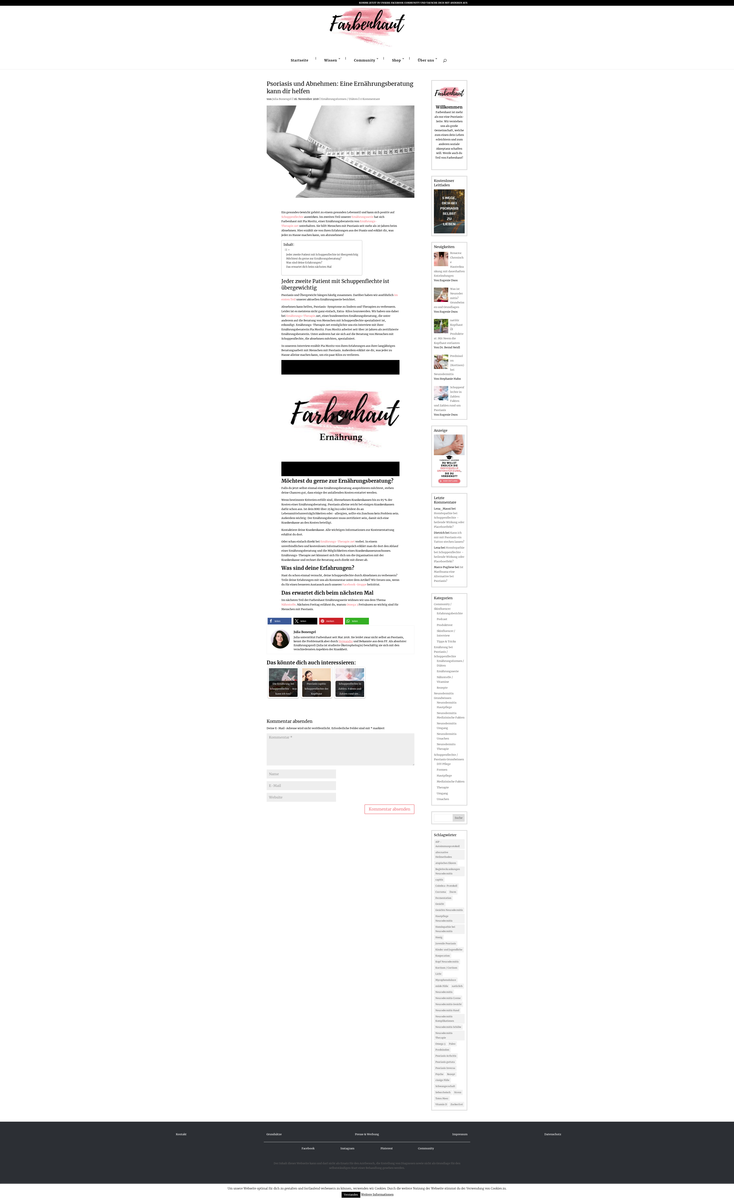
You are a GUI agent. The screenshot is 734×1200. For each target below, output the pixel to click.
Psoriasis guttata (445, 1062)
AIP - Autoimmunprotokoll (447, 844)
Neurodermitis (443, 992)
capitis (439, 879)
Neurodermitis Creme (448, 998)
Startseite (299, 60)
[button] (279, 621)
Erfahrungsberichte (450, 613)
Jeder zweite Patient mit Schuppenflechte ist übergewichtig (322, 254)
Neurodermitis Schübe (448, 1027)
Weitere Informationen (377, 1194)
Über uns (426, 60)
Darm (453, 891)
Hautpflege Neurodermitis (443, 918)
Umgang (442, 793)
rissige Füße (442, 1080)
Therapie (309, 316)
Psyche (439, 1074)
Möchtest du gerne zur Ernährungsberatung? (313, 258)
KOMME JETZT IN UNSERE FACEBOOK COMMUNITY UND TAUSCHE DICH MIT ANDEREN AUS (413, 3)
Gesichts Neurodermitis (449, 910)
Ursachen (443, 799)
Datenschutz (552, 1134)
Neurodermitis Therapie (443, 1035)
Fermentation (443, 898)
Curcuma (440, 891)
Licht (438, 973)
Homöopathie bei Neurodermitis (445, 929)
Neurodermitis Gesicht (448, 1004)
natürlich (457, 986)
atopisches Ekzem (445, 863)
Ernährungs (294, 316)
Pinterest (387, 1148)
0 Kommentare (370, 99)
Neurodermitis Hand (447, 1010)
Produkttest (445, 625)
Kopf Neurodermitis (447, 961)
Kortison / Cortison (446, 967)
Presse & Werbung (367, 1134)
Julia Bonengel (282, 99)
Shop (396, 60)
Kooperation (442, 955)
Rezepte (442, 687)
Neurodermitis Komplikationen (444, 1018)
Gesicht (439, 903)
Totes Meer (441, 1098)
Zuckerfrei (457, 1104)
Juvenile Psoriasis (445, 943)
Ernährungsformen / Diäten (339, 99)
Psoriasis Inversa (445, 1068)
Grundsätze (274, 1134)
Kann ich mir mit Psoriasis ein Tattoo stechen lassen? (449, 537)
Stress (457, 1092)
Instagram (347, 1148)
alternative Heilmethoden (443, 854)
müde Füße (441, 986)
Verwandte (346, 641)
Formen (442, 769)
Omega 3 (352, 604)
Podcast (442, 619)
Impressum (460, 1134)
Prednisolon (442, 1049)
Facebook (308, 1148)
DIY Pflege (444, 764)
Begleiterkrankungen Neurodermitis (447, 871)
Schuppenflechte (292, 217)
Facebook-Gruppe (354, 584)
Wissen (330, 60)
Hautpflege (444, 775)
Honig (438, 937)
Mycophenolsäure (445, 980)
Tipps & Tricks (446, 641)
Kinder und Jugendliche (448, 949)
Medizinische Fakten (450, 781)
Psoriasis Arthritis (445, 1055)
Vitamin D (441, 1104)
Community (364, 60)
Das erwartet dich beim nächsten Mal (308, 266)
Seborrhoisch (443, 1092)
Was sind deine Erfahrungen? (304, 262)
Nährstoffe (288, 604)
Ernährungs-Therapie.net (337, 541)
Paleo (452, 1043)
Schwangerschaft (445, 1086)
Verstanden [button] (351, 1194)
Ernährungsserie (362, 217)
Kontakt (181, 1134)
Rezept (451, 1074)
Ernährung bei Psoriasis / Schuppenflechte (445, 651)
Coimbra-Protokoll (446, 885)
